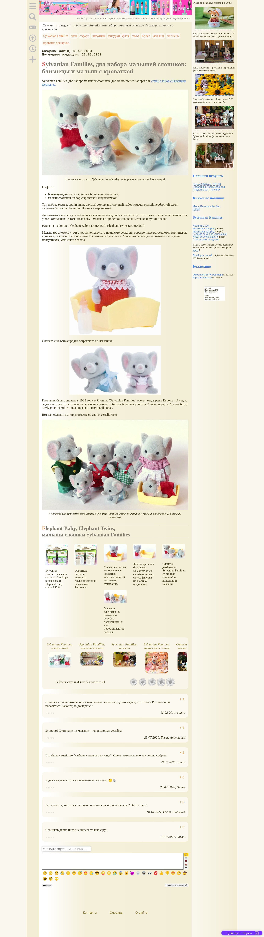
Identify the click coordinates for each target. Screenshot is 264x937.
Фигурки (64, 25)
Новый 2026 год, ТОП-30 (207, 184)
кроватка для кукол (56, 42)
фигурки (114, 36)
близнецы (173, 36)
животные (98, 36)
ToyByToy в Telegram (238, 933)
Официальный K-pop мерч (208, 274)
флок (125, 36)
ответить (50, 713)
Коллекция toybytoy (204, 228)
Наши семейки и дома (205, 236)
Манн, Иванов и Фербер (206, 206)
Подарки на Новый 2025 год (209, 187)
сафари (84, 36)
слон (74, 36)
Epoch (146, 36)
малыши (158, 36)
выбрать (47, 885)
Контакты (90, 912)
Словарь (116, 912)
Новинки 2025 (201, 225)
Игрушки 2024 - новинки (206, 189)
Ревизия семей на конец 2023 (210, 234)
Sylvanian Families (55, 36)
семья (135, 36)
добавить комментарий (176, 885)
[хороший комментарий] (182, 699)
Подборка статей (202, 255)
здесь (196, 250)
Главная (48, 25)
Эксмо (196, 209)
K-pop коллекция (202, 277)
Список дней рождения (206, 239)
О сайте (141, 912)
